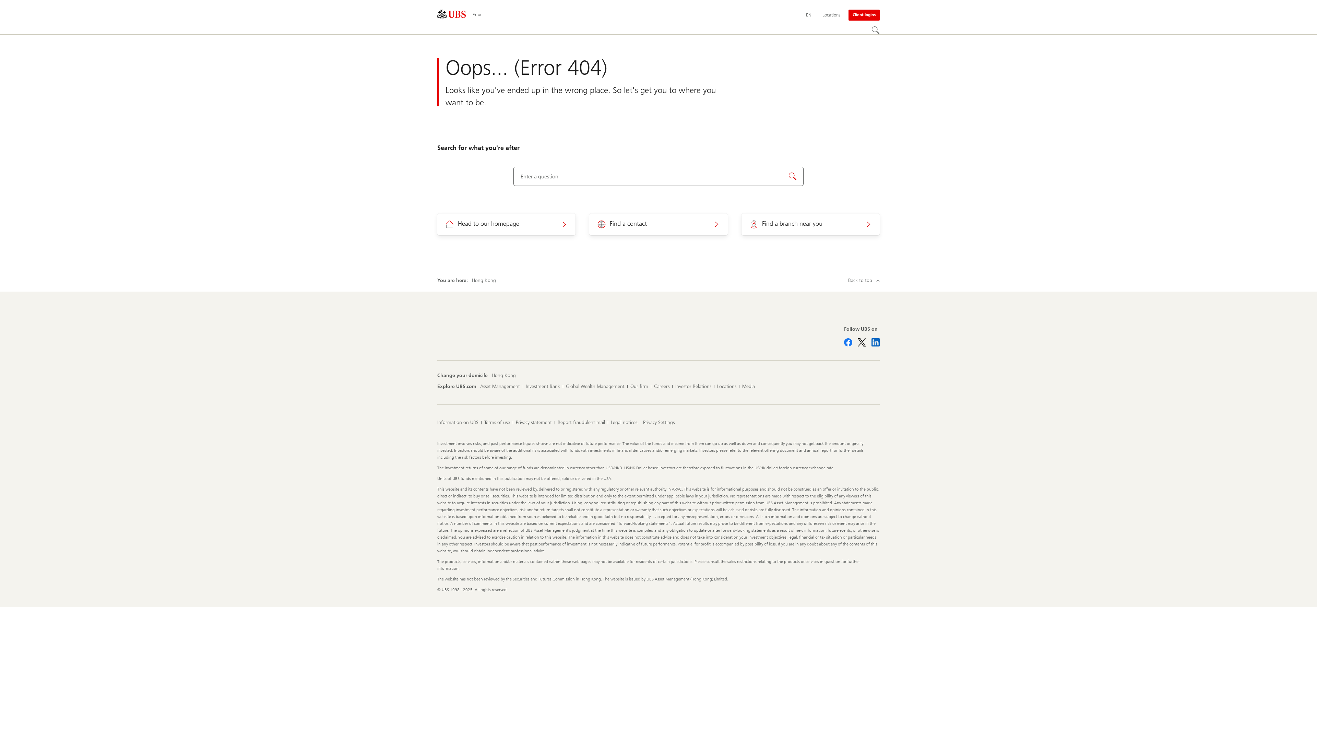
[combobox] (658, 176)
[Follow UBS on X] (862, 342)
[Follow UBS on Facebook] (848, 342)
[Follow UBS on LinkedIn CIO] (875, 342)
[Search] (875, 30)
